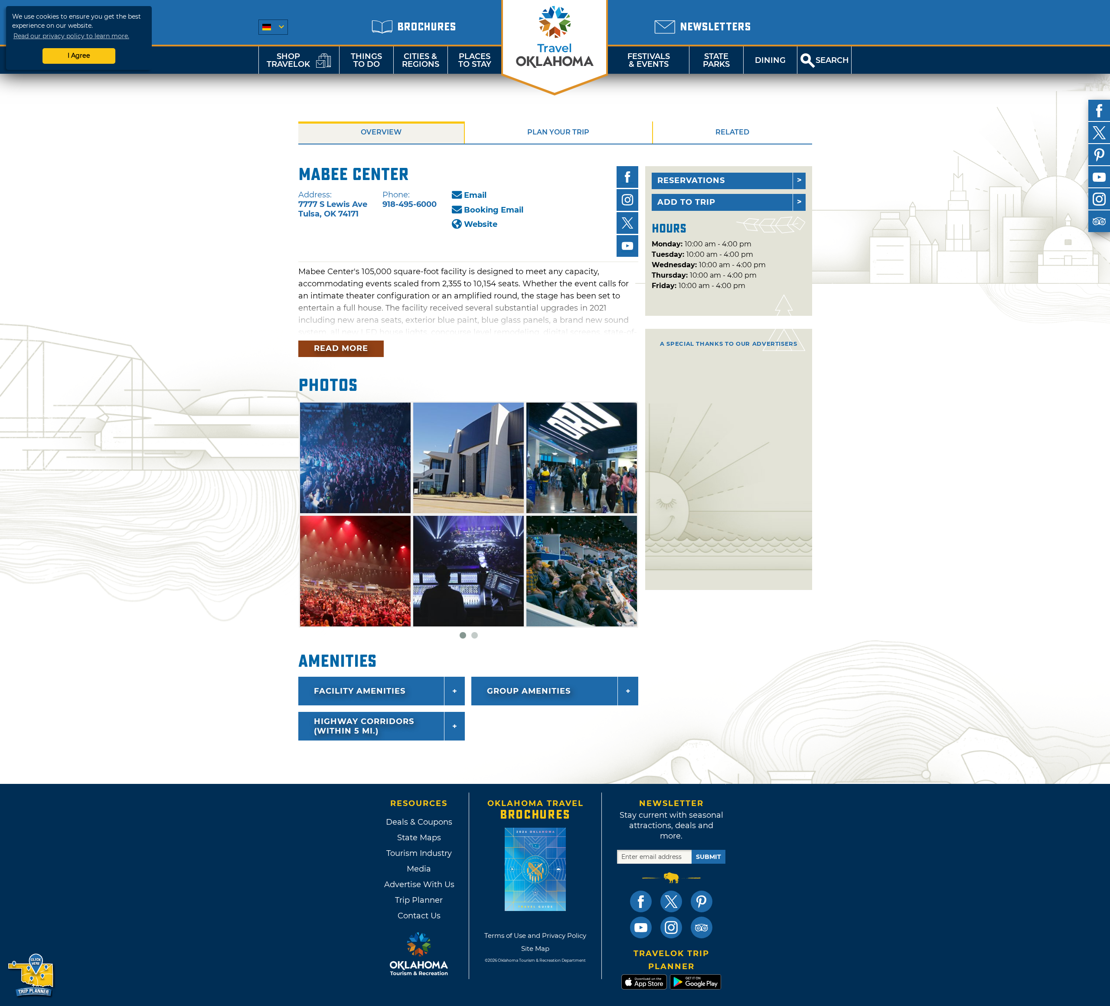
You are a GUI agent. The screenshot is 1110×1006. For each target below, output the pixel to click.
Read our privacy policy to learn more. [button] (71, 36)
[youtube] (1099, 177)
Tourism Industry (419, 853)
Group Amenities (529, 691)
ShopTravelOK (288, 60)
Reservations (691, 180)
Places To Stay (474, 60)
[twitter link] (671, 901)
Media (419, 869)
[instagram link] (671, 927)
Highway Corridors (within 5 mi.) (364, 726)
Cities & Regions (420, 60)
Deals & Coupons (419, 822)
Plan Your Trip (558, 132)
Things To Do (366, 60)
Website (480, 224)
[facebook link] (641, 901)
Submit (708, 857)
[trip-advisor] (1099, 221)
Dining (770, 60)
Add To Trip (686, 202)
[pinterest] (1099, 155)
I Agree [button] (79, 55)
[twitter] (1099, 133)
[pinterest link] (701, 901)
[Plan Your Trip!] (31, 975)
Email (475, 195)
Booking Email (493, 210)
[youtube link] (641, 927)
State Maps (419, 837)
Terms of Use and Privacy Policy (535, 935)
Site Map (535, 948)
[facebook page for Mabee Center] (627, 177)
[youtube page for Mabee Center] (627, 246)
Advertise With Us (419, 884)
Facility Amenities (359, 691)
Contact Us (419, 916)
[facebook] (1099, 110)
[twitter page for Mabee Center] (627, 223)
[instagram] (1099, 199)
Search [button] (832, 60)
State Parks (716, 60)
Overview (381, 132)
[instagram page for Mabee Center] (627, 200)
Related (732, 132)
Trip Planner (419, 900)
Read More (341, 348)
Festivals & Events (648, 60)
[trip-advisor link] (701, 927)
